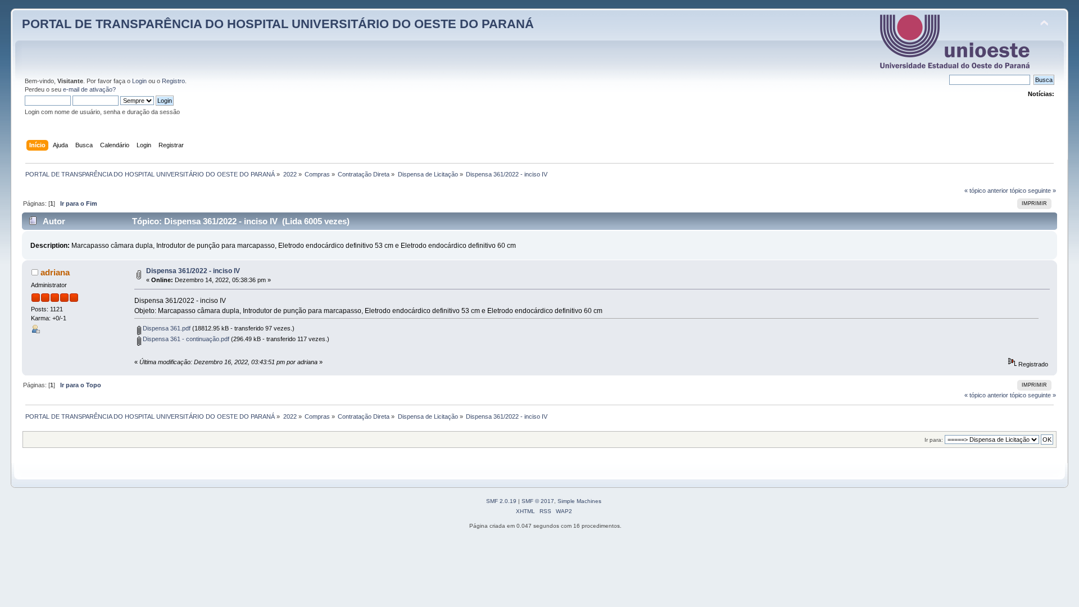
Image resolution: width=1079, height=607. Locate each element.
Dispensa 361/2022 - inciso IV (193, 271)
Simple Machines (579, 501)
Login (139, 81)
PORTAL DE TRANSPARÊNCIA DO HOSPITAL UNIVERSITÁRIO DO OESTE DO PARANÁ (278, 24)
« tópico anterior (986, 190)
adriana (55, 272)
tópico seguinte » (1033, 190)
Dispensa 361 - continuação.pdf (185, 339)
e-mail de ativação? (89, 89)
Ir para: (933, 440)
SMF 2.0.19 (501, 501)
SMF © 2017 (538, 501)
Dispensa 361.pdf (166, 328)
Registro (173, 81)
